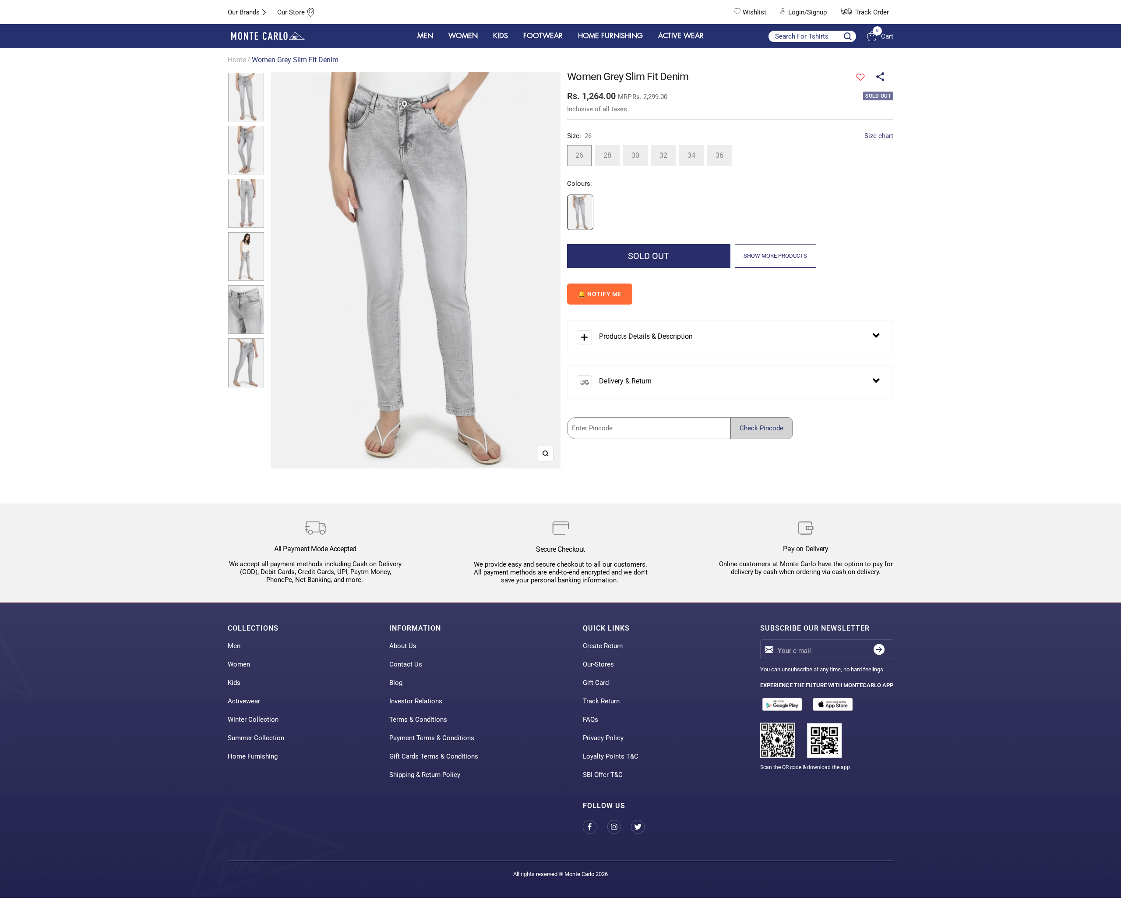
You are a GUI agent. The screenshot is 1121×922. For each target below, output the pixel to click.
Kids (234, 683)
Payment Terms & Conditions (431, 738)
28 (607, 155)
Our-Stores (598, 664)
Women (239, 664)
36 (719, 155)
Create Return (603, 646)
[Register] (879, 649)
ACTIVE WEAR (681, 35)
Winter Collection (253, 719)
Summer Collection (256, 738)
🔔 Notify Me (599, 294)
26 (579, 155)
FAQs (590, 719)
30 (635, 155)
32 (663, 155)
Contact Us (405, 664)
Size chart (878, 136)
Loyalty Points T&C (610, 756)
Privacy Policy (603, 738)
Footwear (543, 35)
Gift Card (596, 683)
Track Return (601, 701)
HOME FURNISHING (610, 35)
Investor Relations (415, 701)
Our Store (291, 12)
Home (237, 60)
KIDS (500, 35)
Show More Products (775, 255)
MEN (425, 35)
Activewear (244, 701)
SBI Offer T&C (603, 775)
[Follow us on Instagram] (619, 827)
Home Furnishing (253, 756)
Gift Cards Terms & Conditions (433, 756)
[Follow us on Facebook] (595, 827)
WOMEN (463, 35)
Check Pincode (761, 428)
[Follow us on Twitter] (643, 827)
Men (234, 646)
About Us (402, 646)
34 (691, 155)
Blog (395, 683)
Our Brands (244, 12)
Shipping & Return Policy (424, 775)
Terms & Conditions (418, 719)
